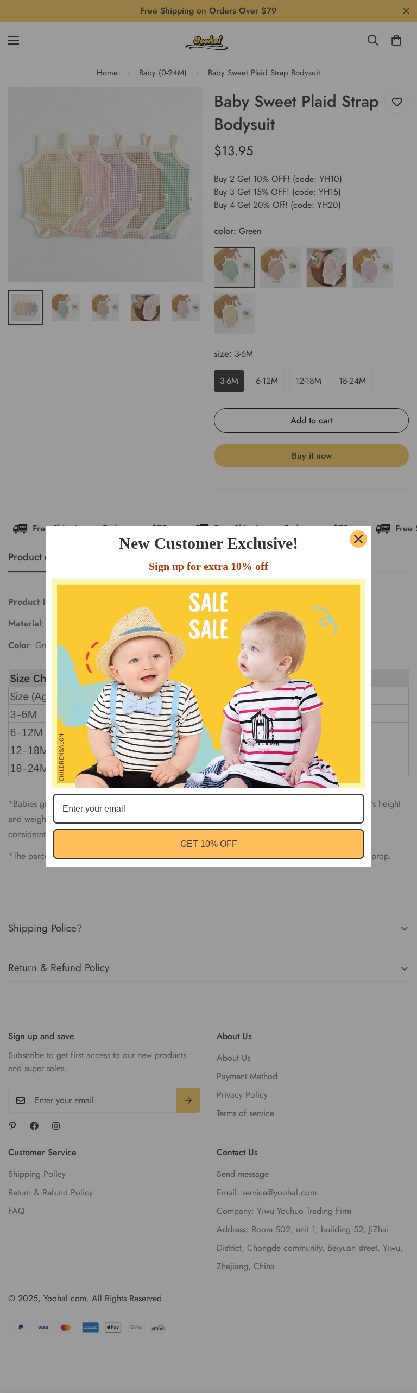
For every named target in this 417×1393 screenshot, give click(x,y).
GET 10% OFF (208, 844)
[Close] (358, 539)
